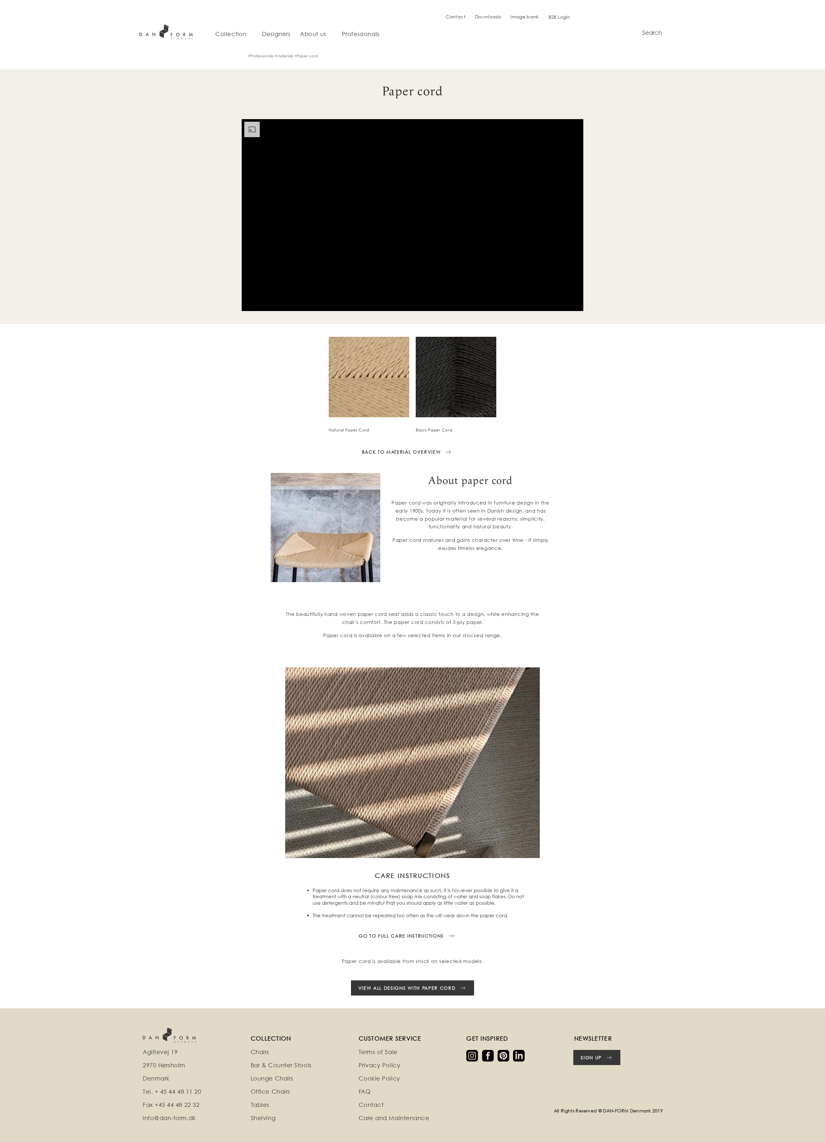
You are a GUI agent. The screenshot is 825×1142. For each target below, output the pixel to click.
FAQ (365, 1091)
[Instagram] (474, 1055)
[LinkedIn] (520, 1055)
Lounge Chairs (272, 1078)
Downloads (488, 16)
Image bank (524, 16)
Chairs (260, 1052)
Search (652, 32)
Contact (455, 16)
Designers (276, 34)
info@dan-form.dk (169, 1118)
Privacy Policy (380, 1065)
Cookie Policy (379, 1078)
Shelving (263, 1118)
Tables (260, 1104)
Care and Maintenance (394, 1118)
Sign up (591, 1057)
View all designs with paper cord (407, 988)
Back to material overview (401, 452)
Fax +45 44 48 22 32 (171, 1104)
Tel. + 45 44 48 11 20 (172, 1091)
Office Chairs (270, 1091)
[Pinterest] (505, 1055)
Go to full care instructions (401, 936)
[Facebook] (490, 1055)
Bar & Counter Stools (281, 1065)
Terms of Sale (378, 1052)
